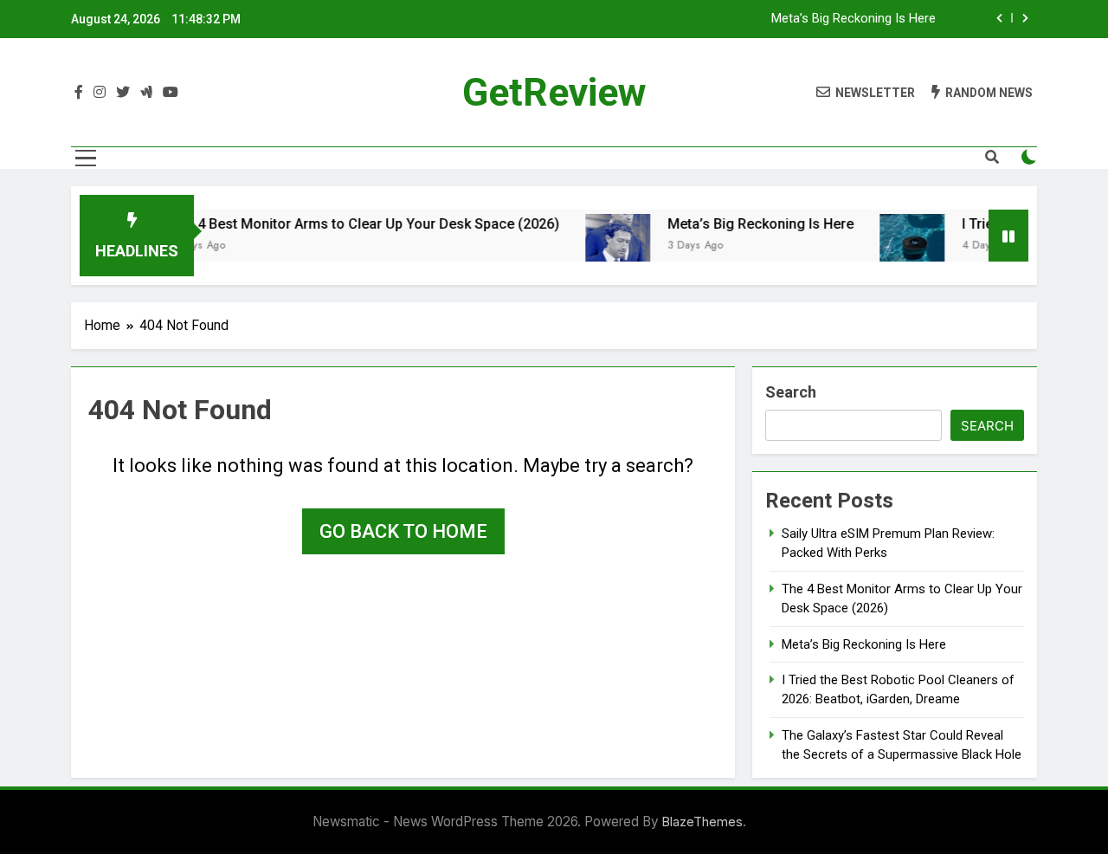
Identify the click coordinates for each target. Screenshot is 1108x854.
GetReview (554, 92)
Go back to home (403, 531)
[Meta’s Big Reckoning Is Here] (602, 246)
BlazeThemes (702, 821)
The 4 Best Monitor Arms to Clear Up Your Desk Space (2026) (349, 224)
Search (790, 392)
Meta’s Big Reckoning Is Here (853, 19)
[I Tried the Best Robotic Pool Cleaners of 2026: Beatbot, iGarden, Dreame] (897, 246)
